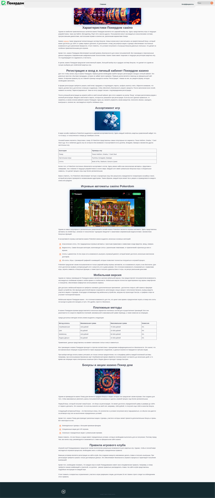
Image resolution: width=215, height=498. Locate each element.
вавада (66, 41)
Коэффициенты (188, 4)
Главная (103, 4)
